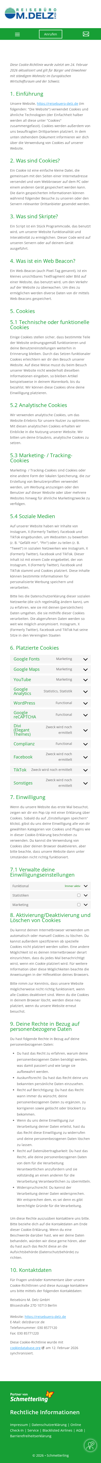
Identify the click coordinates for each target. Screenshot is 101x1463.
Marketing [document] (64, 658)
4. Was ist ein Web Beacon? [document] (42, 261)
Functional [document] (64, 703)
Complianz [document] (24, 744)
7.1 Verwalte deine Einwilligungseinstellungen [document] (42, 872)
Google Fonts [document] (27, 659)
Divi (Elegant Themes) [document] (22, 730)
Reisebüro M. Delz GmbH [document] (30, 1299)
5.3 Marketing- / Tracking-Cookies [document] (41, 458)
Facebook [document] (23, 757)
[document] (50, 74)
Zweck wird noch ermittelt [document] (59, 730)
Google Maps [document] (27, 669)
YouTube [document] (22, 679)
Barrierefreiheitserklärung (30, 1436)
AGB (79, 1430)
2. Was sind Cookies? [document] (35, 161)
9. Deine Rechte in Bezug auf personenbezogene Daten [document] (44, 1026)
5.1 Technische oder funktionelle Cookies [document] (49, 325)
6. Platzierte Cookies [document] (34, 648)
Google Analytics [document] (22, 691)
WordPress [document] (24, 703)
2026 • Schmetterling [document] (52, 1455)
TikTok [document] (20, 770)
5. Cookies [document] (22, 311)
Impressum (19, 1424)
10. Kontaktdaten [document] (31, 1270)
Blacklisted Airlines (57, 1430)
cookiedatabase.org (25, 1348)
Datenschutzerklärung (49, 1424)
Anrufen (50, 34)
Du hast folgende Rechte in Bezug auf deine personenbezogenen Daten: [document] (44, 1042)
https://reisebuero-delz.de (57, 103)
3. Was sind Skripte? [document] (34, 217)
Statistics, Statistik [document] (58, 691)
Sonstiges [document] (23, 783)
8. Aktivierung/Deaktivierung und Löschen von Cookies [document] (50, 918)
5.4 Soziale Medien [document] (32, 516)
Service (33, 1430)
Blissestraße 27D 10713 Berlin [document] (33, 1305)
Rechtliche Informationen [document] (45, 1412)
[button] (79, 37)
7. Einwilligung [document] (27, 797)
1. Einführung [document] (26, 94)
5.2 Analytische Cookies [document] (38, 405)
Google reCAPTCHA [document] (25, 714)
